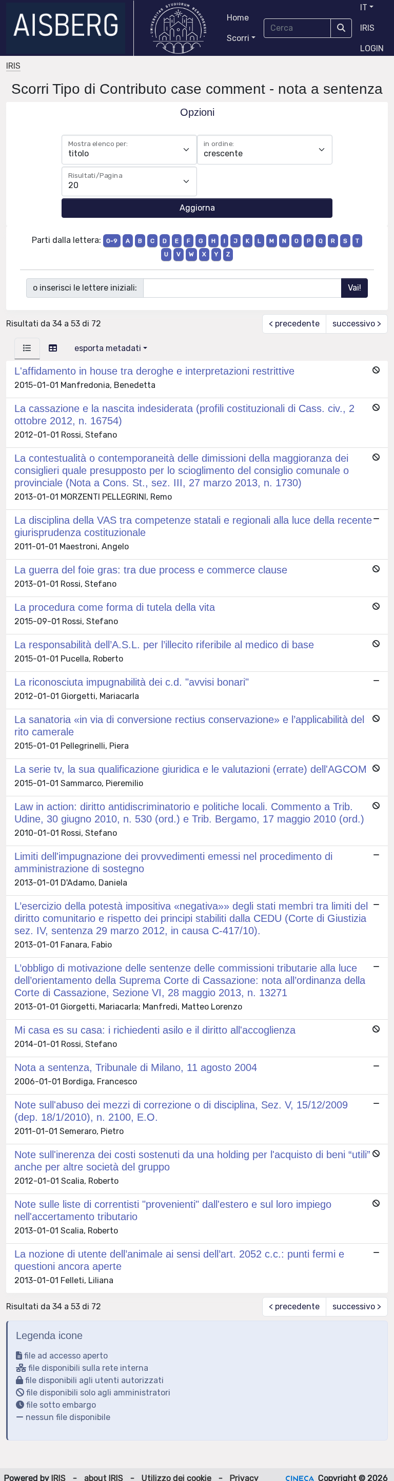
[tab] (27, 348)
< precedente (294, 323)
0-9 (111, 240)
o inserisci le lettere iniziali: (85, 288)
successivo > (356, 323)
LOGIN (372, 48)
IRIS (367, 28)
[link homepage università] (178, 28)
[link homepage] (70, 28)
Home (238, 18)
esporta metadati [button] (107, 348)
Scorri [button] (238, 38)
